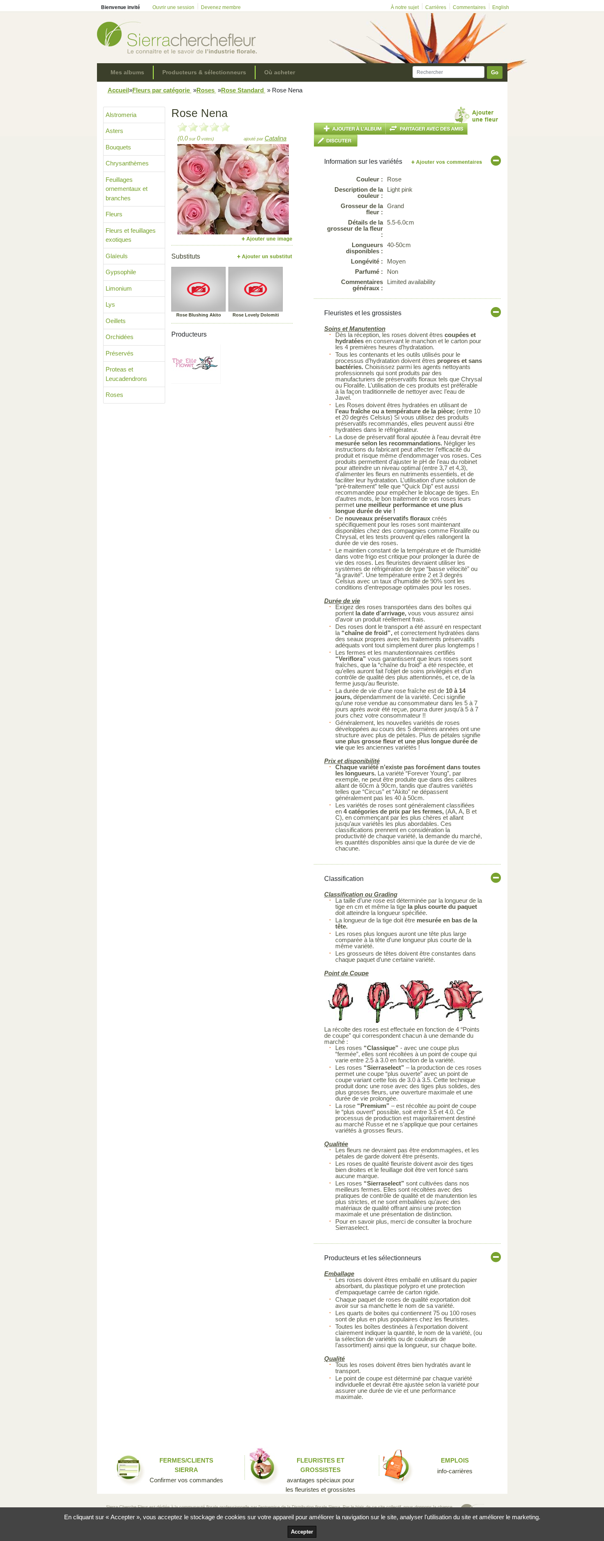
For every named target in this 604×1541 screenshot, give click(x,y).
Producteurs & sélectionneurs (204, 72)
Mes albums (127, 72)
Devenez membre (221, 7)
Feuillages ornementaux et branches (127, 189)
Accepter (302, 1532)
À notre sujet (405, 7)
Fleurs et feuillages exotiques (131, 235)
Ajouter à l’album (350, 129)
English (500, 7)
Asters (114, 130)
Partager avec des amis (427, 129)
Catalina (275, 138)
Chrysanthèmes (127, 163)
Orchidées (120, 336)
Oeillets (116, 320)
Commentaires (469, 7)
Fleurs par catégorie (161, 90)
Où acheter (279, 72)
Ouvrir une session (173, 7)
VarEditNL (447, 162)
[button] (186, 189)
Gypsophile (121, 271)
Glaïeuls (117, 255)
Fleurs (114, 214)
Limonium (119, 288)
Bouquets (118, 147)
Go (494, 72)
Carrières (435, 7)
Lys (110, 304)
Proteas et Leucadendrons (126, 374)
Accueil (118, 90)
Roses (206, 90)
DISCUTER (335, 141)
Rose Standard (243, 90)
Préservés (120, 353)
